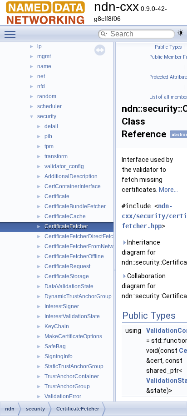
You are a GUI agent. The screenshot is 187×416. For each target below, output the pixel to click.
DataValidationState (69, 286)
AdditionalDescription (71, 176)
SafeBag (55, 346)
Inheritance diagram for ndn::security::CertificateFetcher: (152, 252)
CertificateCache (65, 216)
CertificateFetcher (66, 226)
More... (168, 189)
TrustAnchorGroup (67, 386)
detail (51, 126)
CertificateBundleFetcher (75, 206)
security (46, 116)
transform (56, 156)
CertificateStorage (66, 276)
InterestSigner (61, 306)
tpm (49, 146)
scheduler (49, 106)
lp (39, 46)
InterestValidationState (72, 316)
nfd (41, 86)
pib (48, 136)
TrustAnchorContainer (71, 376)
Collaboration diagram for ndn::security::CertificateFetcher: (152, 286)
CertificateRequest (67, 266)
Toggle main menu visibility (12, 34)
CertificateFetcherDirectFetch (80, 236)
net (41, 76)
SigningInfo (58, 356)
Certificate (56, 196)
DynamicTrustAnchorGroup (78, 296)
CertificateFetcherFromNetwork (82, 246)
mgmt (44, 56)
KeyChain (56, 326)
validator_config (64, 166)
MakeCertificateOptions (73, 336)
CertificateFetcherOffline (74, 256)
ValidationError (62, 396)
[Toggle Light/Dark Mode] (180, 33)
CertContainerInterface (72, 186)
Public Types (168, 47)
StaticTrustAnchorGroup (73, 366)
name (44, 66)
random (46, 96)
